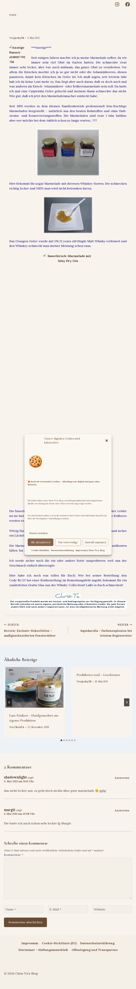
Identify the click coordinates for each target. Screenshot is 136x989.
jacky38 (19, 37)
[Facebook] (127, 4)
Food (12, 15)
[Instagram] (117, 4)
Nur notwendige (68, 542)
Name (10, 909)
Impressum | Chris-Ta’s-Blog (90, 550)
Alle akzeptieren (40, 542)
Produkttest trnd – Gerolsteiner (98, 675)
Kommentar (13, 855)
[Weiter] (126, 702)
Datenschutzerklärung (62, 550)
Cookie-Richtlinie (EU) (59, 943)
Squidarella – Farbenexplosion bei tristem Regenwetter (106, 630)
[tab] (61, 740)
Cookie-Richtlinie (40, 550)
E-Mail (55, 909)
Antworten (122, 777)
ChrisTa (19, 727)
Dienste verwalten (38, 533)
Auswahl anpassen (95, 542)
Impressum (29, 943)
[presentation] (34, 687)
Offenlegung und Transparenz (95, 950)
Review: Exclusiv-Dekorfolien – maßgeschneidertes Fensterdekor (30, 630)
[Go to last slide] (9, 702)
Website (99, 909)
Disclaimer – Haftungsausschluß (43, 950)
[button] (106, 440)
